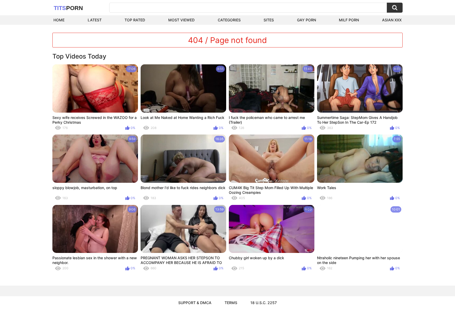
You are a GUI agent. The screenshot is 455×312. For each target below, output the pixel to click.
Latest (95, 20)
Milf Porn (349, 20)
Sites (269, 20)
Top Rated (135, 20)
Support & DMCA (194, 302)
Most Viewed (181, 20)
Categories (229, 20)
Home (59, 20)
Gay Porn (306, 20)
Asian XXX (392, 20)
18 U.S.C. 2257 (263, 302)
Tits (68, 8)
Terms (231, 302)
